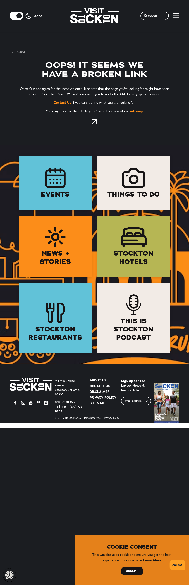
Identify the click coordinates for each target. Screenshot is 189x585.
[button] (176, 565)
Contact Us (62, 102)
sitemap (136, 111)
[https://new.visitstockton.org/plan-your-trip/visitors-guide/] (166, 403)
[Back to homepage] (94, 121)
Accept (132, 571)
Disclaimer (99, 392)
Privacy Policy (103, 397)
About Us (98, 380)
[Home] (31, 384)
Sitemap (97, 403)
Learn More (152, 560)
